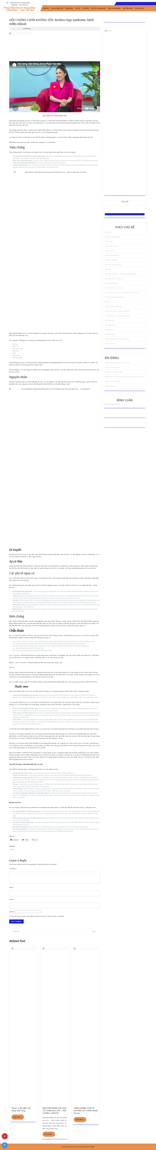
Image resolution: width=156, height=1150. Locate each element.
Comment (13, 869)
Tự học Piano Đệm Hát (112, 367)
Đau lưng (108, 269)
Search (124, 201)
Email (11, 899)
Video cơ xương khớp (114, 8)
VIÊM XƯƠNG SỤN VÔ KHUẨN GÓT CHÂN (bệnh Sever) (86, 1110)
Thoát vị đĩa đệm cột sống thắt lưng (21, 1109)
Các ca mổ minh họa (112, 246)
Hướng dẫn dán (110, 386)
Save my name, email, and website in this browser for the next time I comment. (38, 916)
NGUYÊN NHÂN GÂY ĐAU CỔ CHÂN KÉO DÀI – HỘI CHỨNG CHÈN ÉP (55, 1110)
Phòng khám (69, 8)
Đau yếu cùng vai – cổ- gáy (114, 288)
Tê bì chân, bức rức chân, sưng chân (117, 311)
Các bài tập (109, 241)
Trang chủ (46, 8)
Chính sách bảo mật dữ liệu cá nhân (117, 363)
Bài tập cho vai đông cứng (114, 372)
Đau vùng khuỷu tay (111, 283)
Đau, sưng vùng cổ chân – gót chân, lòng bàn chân (122, 292)
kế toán (107, 302)
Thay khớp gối (109, 320)
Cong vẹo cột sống (111, 260)
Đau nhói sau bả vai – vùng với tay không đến (120, 274)
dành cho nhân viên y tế (113, 265)
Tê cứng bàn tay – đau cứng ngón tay (117, 316)
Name (11, 887)
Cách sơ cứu (109, 251)
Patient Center (139, 8)
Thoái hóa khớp (110, 334)
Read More (19, 1118)
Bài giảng (108, 232)
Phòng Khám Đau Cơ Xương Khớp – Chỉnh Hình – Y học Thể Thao (19, 9)
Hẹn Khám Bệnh (128, 8)
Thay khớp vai (109, 330)
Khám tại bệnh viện (57, 8)
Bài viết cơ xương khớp (98, 8)
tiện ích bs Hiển (110, 343)
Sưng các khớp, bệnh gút (113, 306)
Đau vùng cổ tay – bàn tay (114, 278)
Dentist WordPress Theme (70, 1147)
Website (11, 912)
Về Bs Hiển (85, 8)
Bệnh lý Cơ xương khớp (112, 237)
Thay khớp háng (110, 325)
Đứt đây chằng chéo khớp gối (115, 297)
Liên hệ (77, 8)
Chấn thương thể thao (112, 255)
